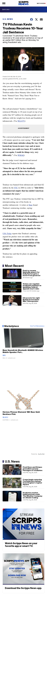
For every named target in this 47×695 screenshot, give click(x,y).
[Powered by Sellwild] (41, 454)
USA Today (7, 233)
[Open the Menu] (4, 3)
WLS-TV (21, 121)
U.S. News (8, 19)
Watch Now (40, 3)
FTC (16, 187)
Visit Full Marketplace (37, 326)
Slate (30, 205)
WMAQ (21, 155)
